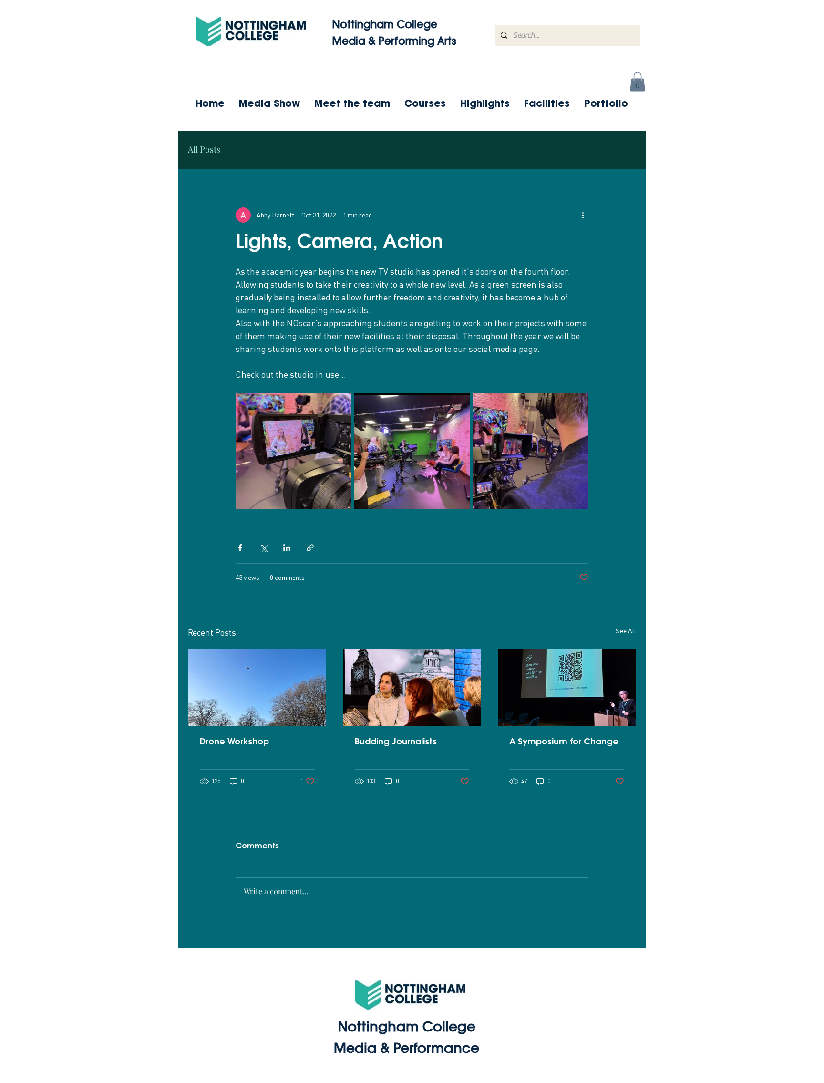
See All (626, 630)
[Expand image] (293, 451)
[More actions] (582, 215)
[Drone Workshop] (257, 687)
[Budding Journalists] (412, 687)
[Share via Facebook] (240, 547)
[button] (637, 82)
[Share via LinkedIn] (286, 547)
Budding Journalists (396, 742)
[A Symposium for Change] (567, 687)
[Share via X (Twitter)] (263, 547)
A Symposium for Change (563, 742)
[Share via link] (310, 547)
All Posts (204, 149)
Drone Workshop (234, 742)
